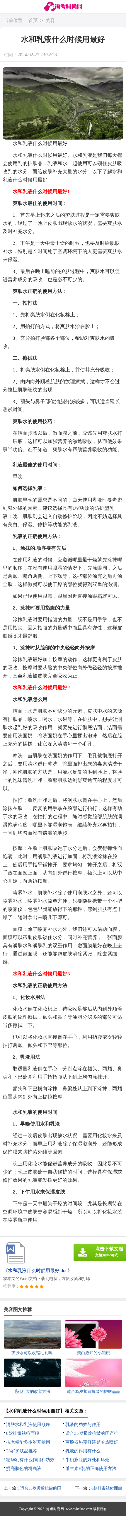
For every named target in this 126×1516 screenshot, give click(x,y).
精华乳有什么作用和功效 (30, 1459)
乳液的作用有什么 (83, 1451)
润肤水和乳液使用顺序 (28, 1424)
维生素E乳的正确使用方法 (90, 1468)
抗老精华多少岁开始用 (28, 1442)
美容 (50, 20)
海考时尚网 (55, 1509)
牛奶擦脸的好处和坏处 (87, 1459)
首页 (33, 20)
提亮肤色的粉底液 (23, 1468)
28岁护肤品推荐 (21, 1451)
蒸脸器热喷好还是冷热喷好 (91, 1442)
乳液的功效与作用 (83, 1424)
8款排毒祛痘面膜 (22, 1433)
